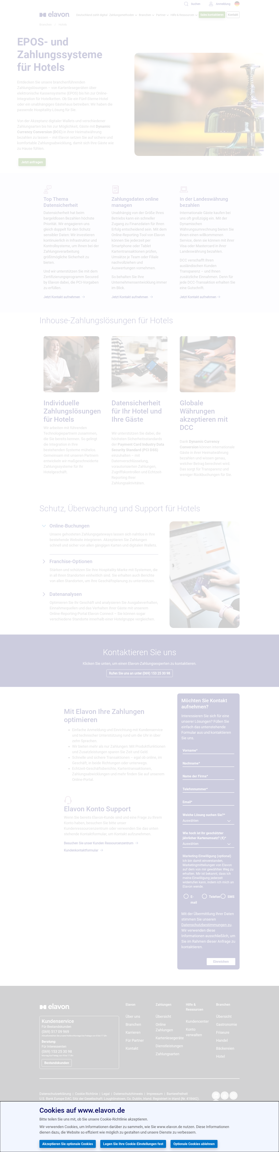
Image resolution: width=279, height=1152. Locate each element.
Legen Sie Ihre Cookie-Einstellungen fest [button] (133, 1144)
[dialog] (139, 1126)
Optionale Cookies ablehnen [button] (194, 1144)
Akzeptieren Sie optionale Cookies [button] (67, 1144)
